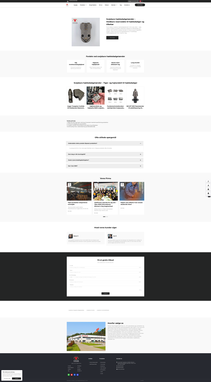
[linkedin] (77, 375)
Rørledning (102, 366)
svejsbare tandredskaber (103, 310)
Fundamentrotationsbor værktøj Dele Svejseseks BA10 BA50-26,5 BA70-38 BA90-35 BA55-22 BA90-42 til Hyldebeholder (115, 107)
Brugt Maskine (92, 5)
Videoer (107, 5)
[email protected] (73, 0)
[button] (104, 216)
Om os (100, 5)
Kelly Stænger (103, 367)
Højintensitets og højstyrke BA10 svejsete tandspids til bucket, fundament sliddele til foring (96, 107)
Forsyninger (102, 364)
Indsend (105, 293)
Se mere (70, 211)
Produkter (82, 5)
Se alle (101, 373)
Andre (101, 371)
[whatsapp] (69, 375)
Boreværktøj (102, 362)
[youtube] (72, 375)
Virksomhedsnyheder (93, 362)
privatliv (142, 380)
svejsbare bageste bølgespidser (76, 310)
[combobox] (72, 277)
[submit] (138, 1)
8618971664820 (120, 365)
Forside (75, 5)
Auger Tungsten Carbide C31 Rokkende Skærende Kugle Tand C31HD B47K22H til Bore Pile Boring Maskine (75, 107)
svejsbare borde (90, 310)
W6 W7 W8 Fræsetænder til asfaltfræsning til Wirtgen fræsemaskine (135, 107)
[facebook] (75, 375)
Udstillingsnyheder (93, 364)
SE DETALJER (76, 95)
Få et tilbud (139, 4)
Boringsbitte (102, 369)
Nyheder (113, 5)
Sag (121, 5)
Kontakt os (127, 5)
